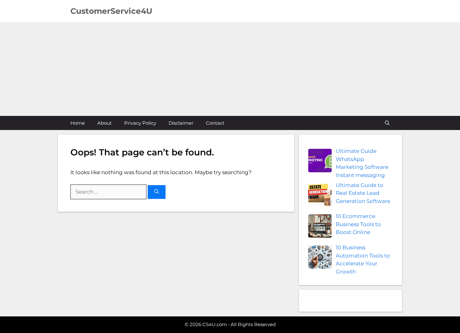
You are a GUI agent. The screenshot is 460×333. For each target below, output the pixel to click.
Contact (215, 123)
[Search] (157, 192)
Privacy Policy (140, 123)
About (104, 123)
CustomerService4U (111, 11)
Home (77, 123)
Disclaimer (181, 123)
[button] (387, 123)
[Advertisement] (230, 69)
